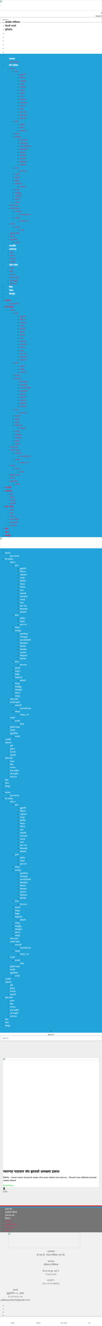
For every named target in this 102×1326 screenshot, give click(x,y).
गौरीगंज (22, 93)
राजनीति (12, 246)
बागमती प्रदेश (15, 208)
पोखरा (22, 230)
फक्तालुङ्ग (24, 143)
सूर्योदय (22, 124)
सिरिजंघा (23, 165)
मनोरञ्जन (13, 284)
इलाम (17, 121)
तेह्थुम (17, 180)
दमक (21, 96)
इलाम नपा (23, 131)
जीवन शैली (13, 265)
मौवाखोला (23, 155)
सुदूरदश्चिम (14, 239)
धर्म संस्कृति (14, 281)
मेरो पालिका (13, 65)
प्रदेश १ (13, 68)
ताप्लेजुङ (18, 137)
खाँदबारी (23, 187)
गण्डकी (12, 224)
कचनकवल (24, 103)
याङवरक (23, 159)
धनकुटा (17, 177)
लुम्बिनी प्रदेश (15, 233)
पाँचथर (17, 134)
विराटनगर (23, 171)
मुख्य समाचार (14, 62)
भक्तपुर (17, 218)
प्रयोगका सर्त (9, 1215)
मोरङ (17, 168)
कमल (22, 109)
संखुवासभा (18, 183)
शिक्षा (11, 271)
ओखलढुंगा (18, 196)
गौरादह (22, 90)
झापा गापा (23, 112)
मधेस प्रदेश (14, 205)
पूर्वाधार (12, 256)
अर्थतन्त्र (12, 249)
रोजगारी (13, 259)
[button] (51, 12)
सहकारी (13, 262)
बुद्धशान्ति (23, 75)
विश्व (11, 287)
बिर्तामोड (23, 87)
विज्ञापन (7, 1218)
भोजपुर (17, 190)
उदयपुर (17, 202)
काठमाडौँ (18, 211)
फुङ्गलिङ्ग (24, 140)
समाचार (12, 58)
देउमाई (22, 128)
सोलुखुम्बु (18, 193)
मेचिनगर (23, 78)
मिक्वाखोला (24, 149)
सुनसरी (17, 174)
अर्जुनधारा (23, 81)
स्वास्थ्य (12, 274)
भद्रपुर (22, 84)
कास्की (17, 227)
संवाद (11, 290)
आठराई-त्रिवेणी (25, 146)
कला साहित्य (14, 278)
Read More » (9, 1185)
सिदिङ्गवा (23, 162)
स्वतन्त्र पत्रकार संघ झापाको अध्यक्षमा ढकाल (31, 1171)
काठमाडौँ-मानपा (25, 215)
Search (99, 16)
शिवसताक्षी (23, 115)
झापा (16, 72)
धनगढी (17, 243)
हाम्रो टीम (8, 1209)
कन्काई (22, 106)
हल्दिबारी (23, 118)
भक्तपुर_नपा (24, 221)
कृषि (11, 252)
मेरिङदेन (23, 152)
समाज (12, 268)
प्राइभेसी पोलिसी (11, 1212)
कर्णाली (12, 236)
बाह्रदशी (23, 100)
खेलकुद (12, 293)
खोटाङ (17, 199)
